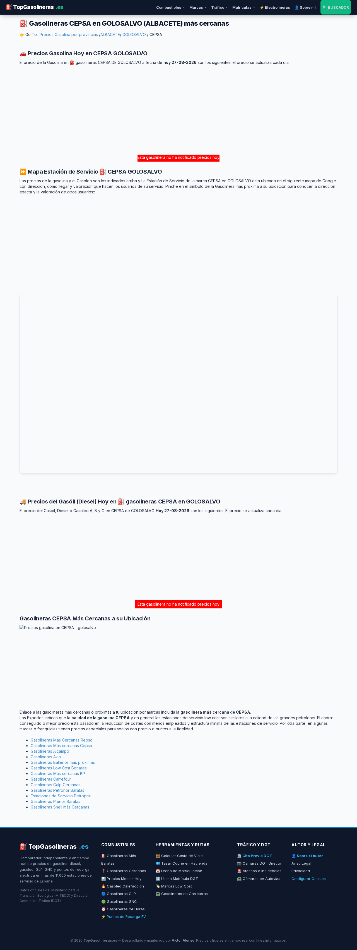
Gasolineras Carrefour (51, 779)
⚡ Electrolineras (275, 7)
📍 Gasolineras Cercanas (123, 871)
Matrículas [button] (242, 7)
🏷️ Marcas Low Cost (174, 886)
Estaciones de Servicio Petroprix (61, 795)
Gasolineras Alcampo (50, 751)
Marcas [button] (196, 7)
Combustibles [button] (168, 7)
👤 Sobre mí (305, 7)
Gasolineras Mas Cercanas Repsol (62, 740)
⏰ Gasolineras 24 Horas (123, 909)
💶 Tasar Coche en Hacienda (182, 863)
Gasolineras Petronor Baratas (57, 790)
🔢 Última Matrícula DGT (177, 878)
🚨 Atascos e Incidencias (259, 871)
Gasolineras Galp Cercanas (55, 784)
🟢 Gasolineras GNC (119, 901)
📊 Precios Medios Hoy (121, 878)
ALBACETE (110, 34)
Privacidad (300, 871)
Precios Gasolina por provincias (69, 34)
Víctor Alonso (183, 940)
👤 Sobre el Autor (307, 855)
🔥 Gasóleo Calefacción (122, 886)
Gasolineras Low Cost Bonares (59, 768)
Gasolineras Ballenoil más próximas (63, 762)
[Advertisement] (178, 110)
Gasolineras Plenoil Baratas (55, 801)
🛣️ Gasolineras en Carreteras (182, 893)
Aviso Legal (301, 863)
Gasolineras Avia (46, 756)
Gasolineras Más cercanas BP (58, 773)
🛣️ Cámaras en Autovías (258, 878)
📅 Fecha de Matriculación (179, 871)
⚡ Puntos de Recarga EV (123, 916)
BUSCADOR (335, 7)
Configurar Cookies (308, 878)
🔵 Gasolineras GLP (118, 893)
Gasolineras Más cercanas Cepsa (61, 745)
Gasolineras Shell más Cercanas (60, 807)
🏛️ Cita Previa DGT (254, 855)
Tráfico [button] (217, 7)
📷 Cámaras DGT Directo (259, 863)
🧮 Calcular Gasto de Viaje (179, 855)
